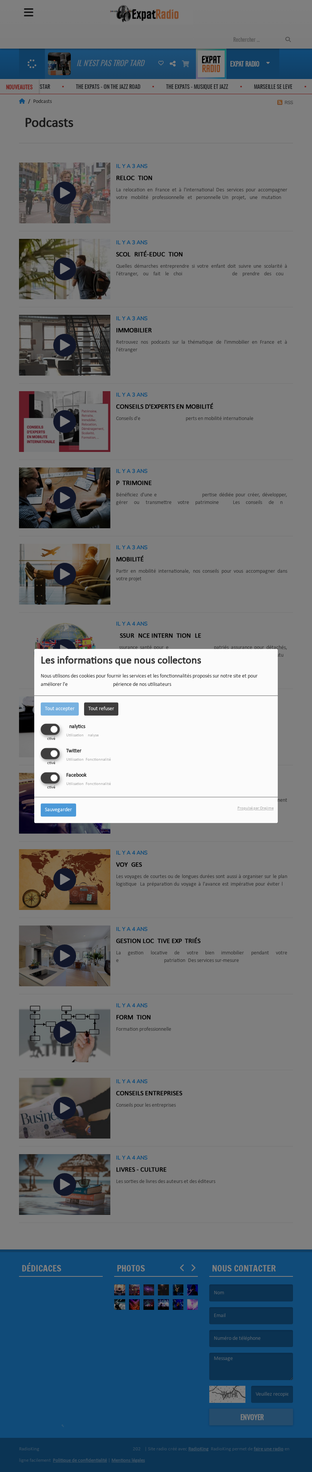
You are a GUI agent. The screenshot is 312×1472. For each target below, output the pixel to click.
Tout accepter (60, 709)
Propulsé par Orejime (255, 809)
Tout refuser (101, 709)
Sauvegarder (58, 810)
